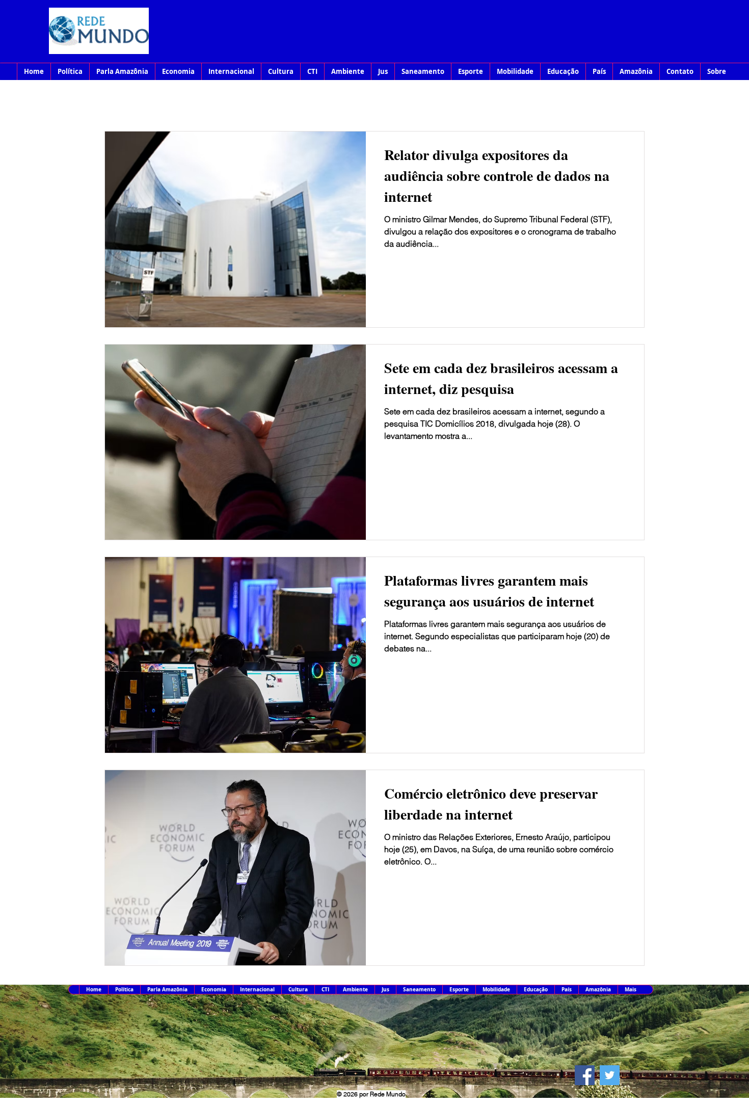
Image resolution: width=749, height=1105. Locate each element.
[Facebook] (585, 1075)
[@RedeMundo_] (610, 1075)
